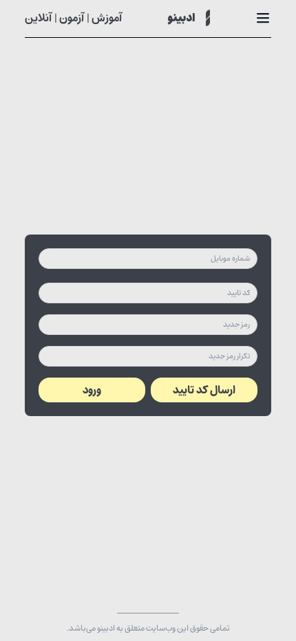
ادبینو (181, 19)
